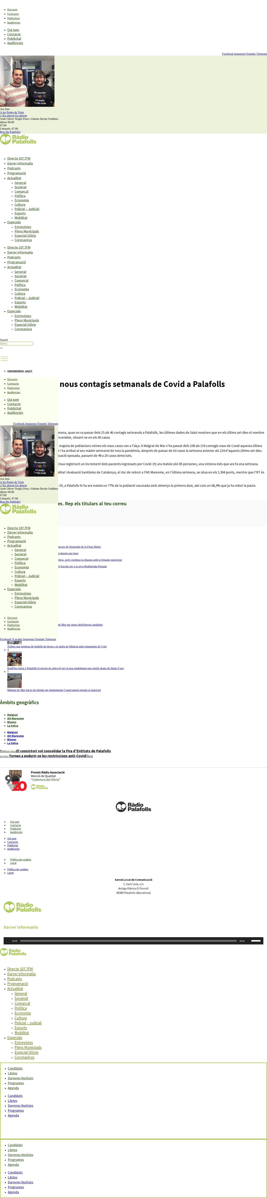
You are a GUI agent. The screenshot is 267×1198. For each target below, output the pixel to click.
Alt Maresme (15, 718)
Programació (16, 173)
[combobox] (17, 343)
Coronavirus (23, 240)
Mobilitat (21, 217)
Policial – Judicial (27, 209)
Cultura (20, 204)
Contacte (13, 14)
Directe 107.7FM (18, 158)
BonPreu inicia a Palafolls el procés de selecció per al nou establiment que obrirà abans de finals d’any (65, 668)
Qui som (12, 9)
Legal (13, 863)
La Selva (12, 725)
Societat (21, 187)
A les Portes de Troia (12, 112)
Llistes (12, 1100)
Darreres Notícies (20, 1105)
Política (20, 196)
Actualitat (14, 178)
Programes (16, 1110)
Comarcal (21, 191)
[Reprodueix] (8, 941)
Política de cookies (20, 859)
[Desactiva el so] (248, 941)
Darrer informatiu (20, 163)
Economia (22, 200)
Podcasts (14, 168)
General (20, 183)
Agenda (13, 1088)
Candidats (15, 1096)
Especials (14, 222)
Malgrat (12, 715)
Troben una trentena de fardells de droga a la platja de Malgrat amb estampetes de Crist (56, 646)
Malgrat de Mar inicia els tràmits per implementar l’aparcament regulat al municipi (54, 690)
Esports (20, 213)
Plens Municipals (27, 231)
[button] (4, 359)
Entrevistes (23, 227)
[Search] (1, 348)
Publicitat (13, 18)
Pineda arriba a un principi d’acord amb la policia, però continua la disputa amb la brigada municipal (64, 559)
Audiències (13, 22)
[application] (133, 940)
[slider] (256, 940)
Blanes (11, 722)
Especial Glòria (25, 235)
